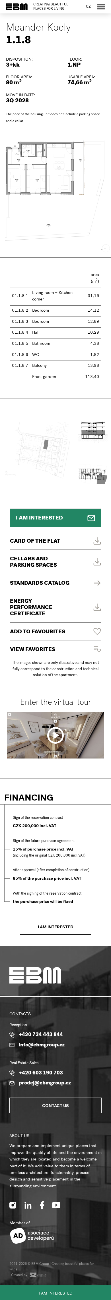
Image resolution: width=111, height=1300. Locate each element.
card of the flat (35, 541)
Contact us (55, 1106)
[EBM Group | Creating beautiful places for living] (17, 6)
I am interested (55, 1293)
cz (88, 7)
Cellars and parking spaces (33, 562)
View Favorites (32, 650)
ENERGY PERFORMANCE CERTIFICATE (31, 608)
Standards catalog (39, 583)
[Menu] (101, 6)
